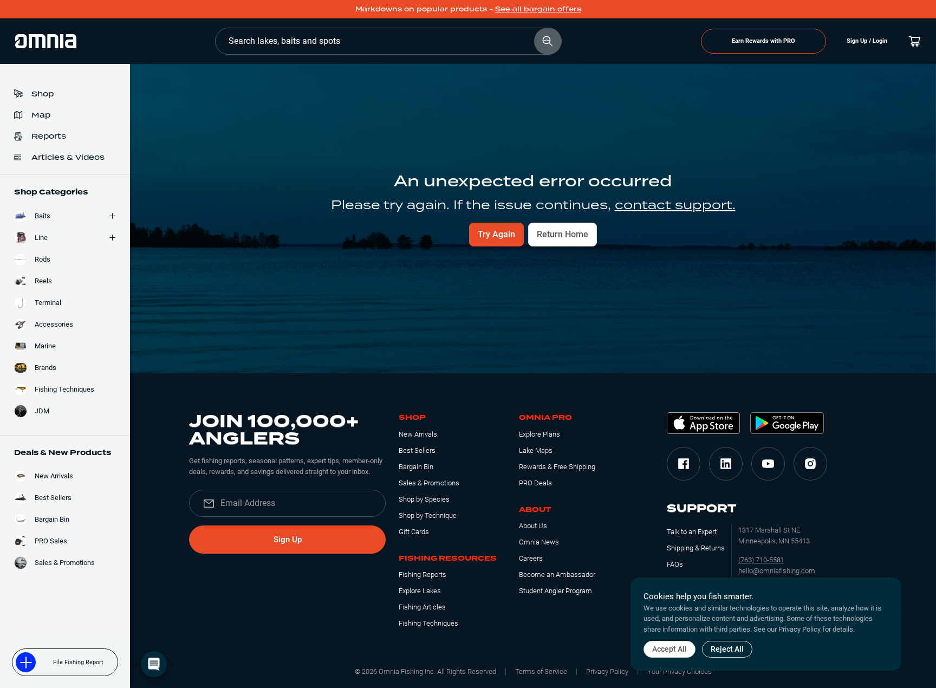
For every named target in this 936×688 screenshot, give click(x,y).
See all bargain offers (538, 9)
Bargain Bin (416, 467)
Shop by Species (424, 499)
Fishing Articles (422, 607)
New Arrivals (418, 434)
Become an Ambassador (557, 574)
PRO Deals (535, 483)
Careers (531, 558)
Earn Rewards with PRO (763, 40)
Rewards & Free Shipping (557, 467)
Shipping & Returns (696, 548)
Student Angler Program (555, 591)
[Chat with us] (154, 664)
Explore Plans (539, 434)
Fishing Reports (422, 574)
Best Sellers (417, 450)
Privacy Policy (607, 671)
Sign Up (288, 539)
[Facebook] (683, 464)
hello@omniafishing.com (776, 571)
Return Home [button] (562, 234)
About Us (533, 526)
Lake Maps (535, 450)
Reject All (727, 649)
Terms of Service (541, 671)
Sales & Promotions (429, 483)
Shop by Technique (428, 515)
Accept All (669, 649)
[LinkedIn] (726, 464)
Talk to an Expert (692, 532)
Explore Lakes (420, 591)
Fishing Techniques (428, 623)
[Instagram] (810, 464)
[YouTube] (768, 464)
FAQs (675, 564)
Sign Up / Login (867, 40)
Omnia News (539, 542)
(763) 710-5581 (761, 560)
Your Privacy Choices (679, 671)
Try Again (496, 234)
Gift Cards (414, 532)
